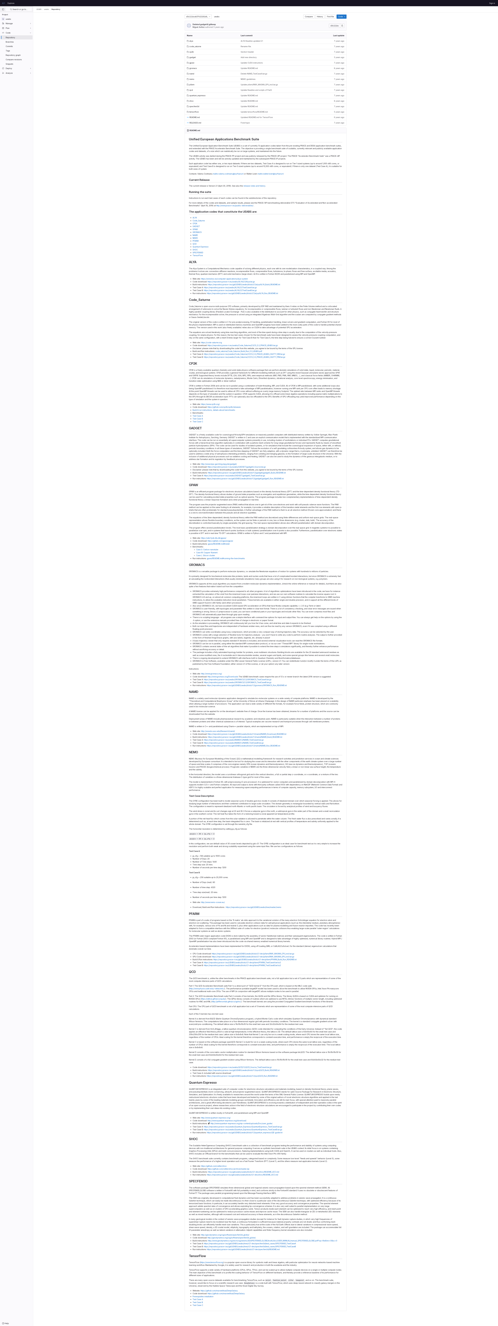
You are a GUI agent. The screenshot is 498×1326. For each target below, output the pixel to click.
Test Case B (198, 419)
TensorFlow (198, 255)
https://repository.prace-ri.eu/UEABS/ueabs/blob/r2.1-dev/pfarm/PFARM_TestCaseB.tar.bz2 (242, 965)
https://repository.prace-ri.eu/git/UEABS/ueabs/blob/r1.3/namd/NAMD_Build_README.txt (245, 737)
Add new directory (249, 57)
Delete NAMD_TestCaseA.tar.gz (254, 74)
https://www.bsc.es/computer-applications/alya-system (224, 279)
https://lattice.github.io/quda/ (213, 999)
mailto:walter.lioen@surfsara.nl (271, 174)
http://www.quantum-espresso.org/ (216, 1118)
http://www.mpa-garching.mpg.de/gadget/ (219, 464)
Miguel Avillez (199, 27)
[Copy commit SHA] (342, 26)
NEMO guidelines (248, 79)
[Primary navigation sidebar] (3, 9)
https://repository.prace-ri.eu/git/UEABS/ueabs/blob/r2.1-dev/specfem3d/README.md (243, 1249)
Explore (11, 3)
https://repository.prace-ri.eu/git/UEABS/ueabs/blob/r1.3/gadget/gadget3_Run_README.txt (245, 478)
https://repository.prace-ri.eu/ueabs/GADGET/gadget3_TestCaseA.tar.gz (234, 475)
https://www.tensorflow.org (211, 1262)
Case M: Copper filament (206, 552)
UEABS (39, 9)
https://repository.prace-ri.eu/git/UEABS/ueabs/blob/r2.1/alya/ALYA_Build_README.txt (244, 284)
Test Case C (198, 421)
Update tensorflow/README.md (254, 112)
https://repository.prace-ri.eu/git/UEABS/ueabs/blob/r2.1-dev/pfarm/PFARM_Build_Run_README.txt (255, 959)
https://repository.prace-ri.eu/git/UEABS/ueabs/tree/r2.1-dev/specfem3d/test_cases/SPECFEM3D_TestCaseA (250, 1243)
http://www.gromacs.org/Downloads (223, 677)
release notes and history (254, 186)
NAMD (195, 235)
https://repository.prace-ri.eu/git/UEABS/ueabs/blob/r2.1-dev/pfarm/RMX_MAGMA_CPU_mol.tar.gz (253, 954)
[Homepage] (3, 3)
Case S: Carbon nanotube (207, 549)
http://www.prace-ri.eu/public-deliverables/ (234, 205)
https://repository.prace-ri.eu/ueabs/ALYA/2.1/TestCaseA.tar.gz (230, 287)
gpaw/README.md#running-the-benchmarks (226, 558)
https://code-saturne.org (211, 342)
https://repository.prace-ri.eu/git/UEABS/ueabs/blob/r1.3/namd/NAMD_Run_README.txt (243, 746)
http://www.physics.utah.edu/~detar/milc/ (207, 988)
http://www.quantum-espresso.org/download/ (227, 1120)
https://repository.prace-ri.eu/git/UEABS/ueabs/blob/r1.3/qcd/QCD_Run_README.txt (242, 1076)
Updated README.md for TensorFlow (257, 117)
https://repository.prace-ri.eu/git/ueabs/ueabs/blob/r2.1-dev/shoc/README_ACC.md (243, 1172)
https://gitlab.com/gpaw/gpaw (220, 541)
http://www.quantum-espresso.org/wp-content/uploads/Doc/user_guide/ (241, 1123)
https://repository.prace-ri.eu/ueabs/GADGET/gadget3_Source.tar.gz (237, 467)
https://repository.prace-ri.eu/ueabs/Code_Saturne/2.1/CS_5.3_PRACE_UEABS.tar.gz (243, 345)
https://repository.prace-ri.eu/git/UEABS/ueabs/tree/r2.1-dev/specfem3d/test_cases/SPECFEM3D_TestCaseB (250, 1246)
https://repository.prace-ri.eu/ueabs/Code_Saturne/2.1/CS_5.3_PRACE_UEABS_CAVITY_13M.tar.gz (244, 354)
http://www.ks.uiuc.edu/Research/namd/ (218, 731)
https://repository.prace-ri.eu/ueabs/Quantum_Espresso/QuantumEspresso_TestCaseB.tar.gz (243, 1129)
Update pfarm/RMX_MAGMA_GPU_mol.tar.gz (259, 84)
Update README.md (249, 68)
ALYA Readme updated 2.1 (252, 41)
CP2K (195, 223)
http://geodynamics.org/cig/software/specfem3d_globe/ (225, 1235)
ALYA (195, 218)
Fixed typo (245, 123)
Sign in (492, 3)
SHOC (195, 250)
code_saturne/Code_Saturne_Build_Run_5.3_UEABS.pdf (238, 351)
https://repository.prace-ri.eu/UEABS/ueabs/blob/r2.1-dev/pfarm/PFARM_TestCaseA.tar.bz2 (242, 962)
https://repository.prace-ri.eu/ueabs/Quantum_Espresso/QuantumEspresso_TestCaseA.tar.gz (243, 1127)
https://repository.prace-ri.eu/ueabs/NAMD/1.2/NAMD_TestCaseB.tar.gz (234, 743)
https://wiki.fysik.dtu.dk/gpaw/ (213, 538)
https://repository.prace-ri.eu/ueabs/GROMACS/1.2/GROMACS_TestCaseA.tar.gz (237, 679)
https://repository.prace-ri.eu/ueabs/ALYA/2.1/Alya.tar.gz (231, 282)
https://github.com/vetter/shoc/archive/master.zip (228, 1169)
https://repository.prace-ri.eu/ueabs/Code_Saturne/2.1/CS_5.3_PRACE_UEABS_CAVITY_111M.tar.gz (244, 357)
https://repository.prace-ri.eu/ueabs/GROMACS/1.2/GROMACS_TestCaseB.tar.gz (237, 682)
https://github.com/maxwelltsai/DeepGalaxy (219, 1291)
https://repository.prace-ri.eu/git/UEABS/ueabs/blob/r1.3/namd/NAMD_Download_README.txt (247, 734)
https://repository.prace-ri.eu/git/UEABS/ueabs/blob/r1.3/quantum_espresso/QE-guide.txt (244, 1132)
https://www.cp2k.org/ (210, 404)
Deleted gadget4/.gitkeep (204, 24)
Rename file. (246, 46)
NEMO (195, 238)
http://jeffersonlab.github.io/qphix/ (226, 1001)
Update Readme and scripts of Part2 (256, 90)
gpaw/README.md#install (219, 544)
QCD (195, 244)
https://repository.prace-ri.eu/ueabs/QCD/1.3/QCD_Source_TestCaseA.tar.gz (240, 1067)
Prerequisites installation (203, 1296)
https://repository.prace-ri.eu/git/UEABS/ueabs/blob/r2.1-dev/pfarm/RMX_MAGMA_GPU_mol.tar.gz (253, 957)
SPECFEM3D (198, 252)
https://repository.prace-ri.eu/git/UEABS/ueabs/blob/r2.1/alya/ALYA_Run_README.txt (242, 293)
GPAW (195, 229)
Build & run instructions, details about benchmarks (214, 410)
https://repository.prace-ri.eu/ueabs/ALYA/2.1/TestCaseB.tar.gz (230, 290)
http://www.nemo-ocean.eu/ (213, 902)
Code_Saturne (199, 221)
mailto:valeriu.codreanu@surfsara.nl (228, 174)
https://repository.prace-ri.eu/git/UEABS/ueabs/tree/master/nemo (253, 907)
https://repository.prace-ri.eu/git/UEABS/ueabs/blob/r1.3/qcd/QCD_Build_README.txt (244, 1070)
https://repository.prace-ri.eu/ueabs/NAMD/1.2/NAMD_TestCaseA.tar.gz (234, 740)
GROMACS (197, 232)
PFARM (196, 241)
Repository (55, 9)
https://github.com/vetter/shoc (214, 1166)
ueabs (216, 16)
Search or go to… (19, 9)
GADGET (196, 226)
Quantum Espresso (201, 247)
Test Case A (198, 416)
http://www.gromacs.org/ (211, 674)
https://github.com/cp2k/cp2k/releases (224, 407)
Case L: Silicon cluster (205, 555)
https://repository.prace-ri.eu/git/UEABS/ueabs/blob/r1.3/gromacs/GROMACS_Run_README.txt (247, 685)
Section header (247, 52)
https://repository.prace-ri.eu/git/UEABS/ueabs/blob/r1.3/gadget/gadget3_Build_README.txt (247, 473)
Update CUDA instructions (252, 63)
